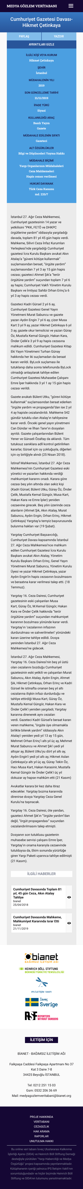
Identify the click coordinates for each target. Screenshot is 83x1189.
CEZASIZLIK (41, 1126)
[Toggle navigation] (70, 6)
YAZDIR (59, 36)
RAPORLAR (41, 1136)
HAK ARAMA (41, 1131)
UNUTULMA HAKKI (42, 1141)
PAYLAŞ (24, 36)
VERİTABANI (41, 1121)
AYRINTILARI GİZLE (41, 44)
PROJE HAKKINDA (41, 1117)
